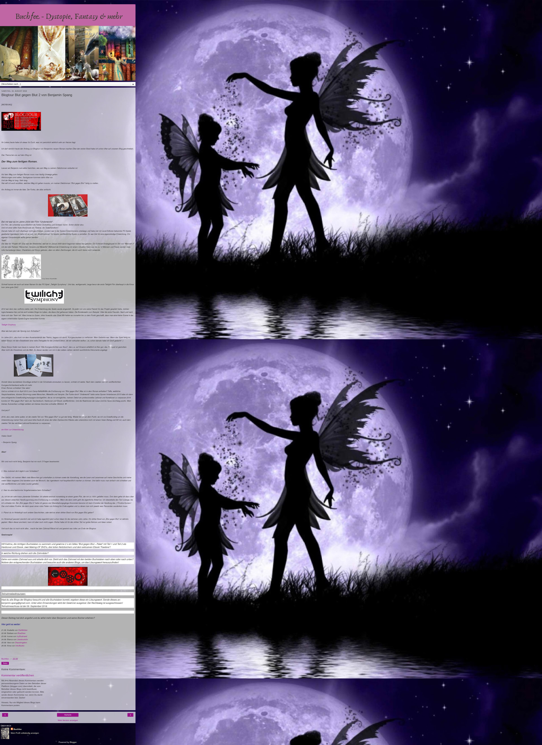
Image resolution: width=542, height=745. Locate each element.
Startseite (67, 715)
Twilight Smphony (8, 324)
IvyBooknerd (22, 636)
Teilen (5, 663)
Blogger (73, 742)
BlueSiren (21, 633)
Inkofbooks (19, 645)
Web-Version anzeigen (68, 720)
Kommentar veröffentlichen (17, 675)
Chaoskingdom (21, 642)
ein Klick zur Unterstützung (12, 429)
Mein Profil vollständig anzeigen (25, 733)
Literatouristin (22, 639)
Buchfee (18, 729)
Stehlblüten (22, 630)
